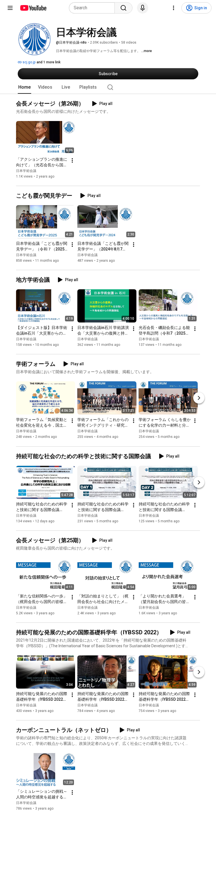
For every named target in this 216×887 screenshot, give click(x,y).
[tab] (24, 87)
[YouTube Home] (33, 8)
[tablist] (108, 87)
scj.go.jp (28, 62)
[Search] (123, 8)
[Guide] (10, 8)
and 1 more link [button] (48, 62)
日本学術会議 (26, 171)
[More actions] (72, 160)
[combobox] (93, 8)
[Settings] (173, 8)
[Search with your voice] (142, 8)
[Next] (198, 398)
